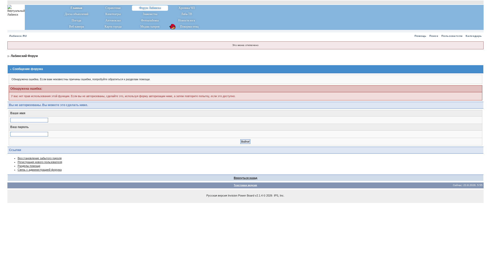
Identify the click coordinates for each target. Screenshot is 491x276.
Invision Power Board (241, 195)
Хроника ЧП (186, 8)
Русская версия (216, 195)
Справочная (113, 8)
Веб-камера (76, 26)
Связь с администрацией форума (40, 169)
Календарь (474, 35)
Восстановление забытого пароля (40, 158)
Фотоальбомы (150, 20)
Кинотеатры (113, 14)
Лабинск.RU (18, 35)
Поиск (433, 35)
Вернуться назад (245, 177)
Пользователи (452, 35)
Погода (76, 20)
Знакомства (150, 14)
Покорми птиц (186, 26)
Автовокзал (113, 20)
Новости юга (186, 20)
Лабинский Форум (24, 56)
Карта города (113, 26)
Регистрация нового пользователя (40, 162)
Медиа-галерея (150, 26)
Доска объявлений (76, 14)
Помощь (420, 35)
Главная (76, 8)
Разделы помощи (29, 165)
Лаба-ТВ (186, 14)
